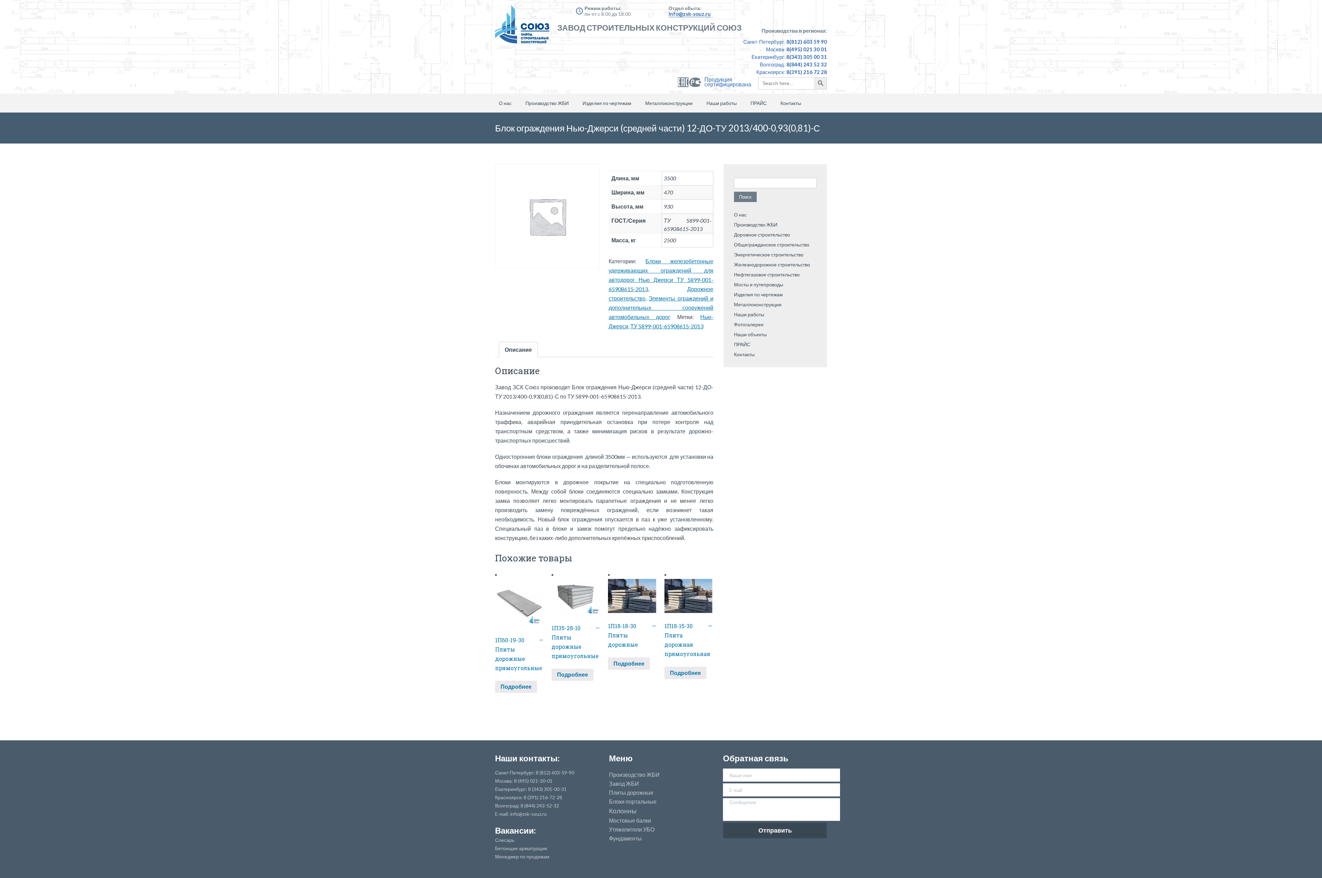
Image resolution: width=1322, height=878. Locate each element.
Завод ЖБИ (624, 783)
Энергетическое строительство (769, 254)
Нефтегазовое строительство (767, 274)
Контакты (790, 103)
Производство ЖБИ (547, 103)
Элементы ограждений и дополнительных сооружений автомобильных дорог (661, 307)
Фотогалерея (749, 324)
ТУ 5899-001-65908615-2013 (666, 326)
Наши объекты (750, 334)
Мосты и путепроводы (758, 284)
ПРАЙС (759, 103)
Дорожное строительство (762, 234)
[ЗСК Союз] (524, 27)
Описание (518, 349)
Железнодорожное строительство (772, 264)
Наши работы (721, 103)
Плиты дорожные (631, 792)
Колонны (623, 811)
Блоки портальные (633, 801)
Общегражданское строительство (771, 244)
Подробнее (516, 686)
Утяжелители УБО (631, 829)
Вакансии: (515, 830)
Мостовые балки (630, 820)
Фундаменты (625, 838)
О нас (505, 103)
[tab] (518, 349)
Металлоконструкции (669, 103)
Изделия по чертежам (607, 103)
